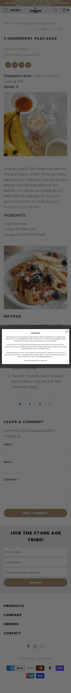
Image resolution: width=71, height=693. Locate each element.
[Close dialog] (67, 331)
